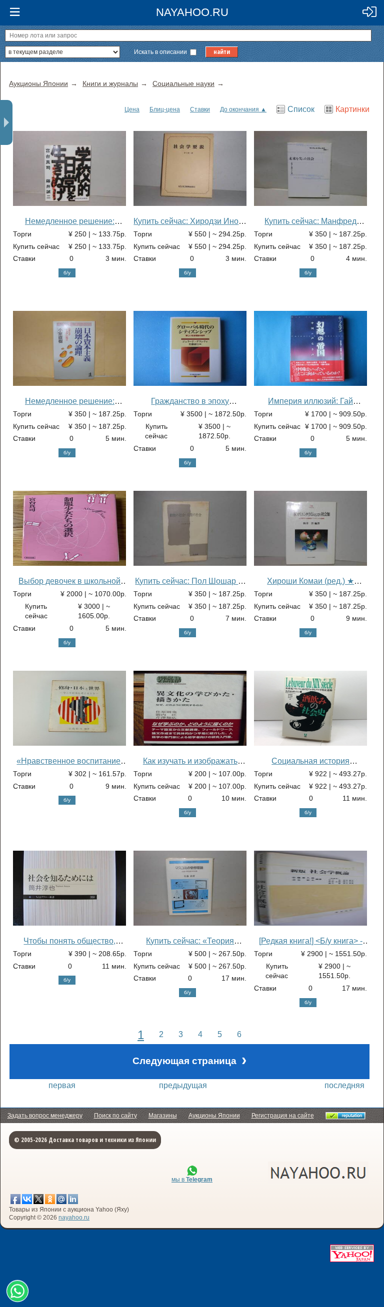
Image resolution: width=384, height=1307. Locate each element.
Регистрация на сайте (283, 1115)
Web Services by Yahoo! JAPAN (352, 1253)
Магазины (162, 1115)
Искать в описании (161, 51)
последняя (344, 1085)
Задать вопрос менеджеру (45, 1115)
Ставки (200, 109)
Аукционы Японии (214, 1115)
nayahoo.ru (74, 1217)
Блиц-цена (165, 109)
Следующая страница (189, 1060)
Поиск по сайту (115, 1115)
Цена (132, 109)
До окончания (239, 109)
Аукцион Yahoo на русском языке (263, 1173)
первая (62, 1085)
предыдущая (183, 1085)
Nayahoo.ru (192, 12)
